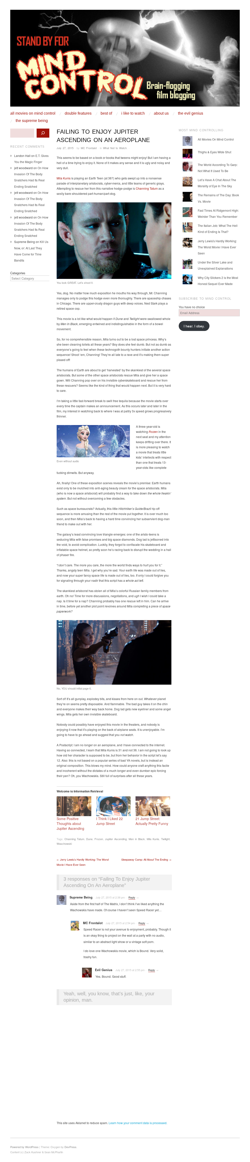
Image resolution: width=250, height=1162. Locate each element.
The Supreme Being (32, 121)
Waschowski (64, 843)
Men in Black (137, 839)
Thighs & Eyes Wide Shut (214, 152)
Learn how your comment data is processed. (138, 1123)
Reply (131, 897)
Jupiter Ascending (116, 839)
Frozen (153, 431)
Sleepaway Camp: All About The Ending (146, 859)
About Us (161, 113)
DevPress (70, 1147)
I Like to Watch (133, 113)
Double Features (78, 113)
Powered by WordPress (24, 1147)
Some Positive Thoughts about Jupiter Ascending (70, 823)
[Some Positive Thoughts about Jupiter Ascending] (74, 806)
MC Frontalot (89, 148)
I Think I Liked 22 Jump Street (109, 821)
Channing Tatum (147, 188)
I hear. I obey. (194, 326)
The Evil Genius (190, 113)
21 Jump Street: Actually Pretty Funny (151, 821)
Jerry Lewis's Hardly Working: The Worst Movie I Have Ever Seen (217, 247)
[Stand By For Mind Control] (125, 60)
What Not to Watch (115, 148)
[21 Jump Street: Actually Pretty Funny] (152, 806)
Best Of (106, 113)
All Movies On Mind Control (32, 113)
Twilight (165, 839)
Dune (89, 839)
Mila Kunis (64, 178)
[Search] (43, 133)
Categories (17, 273)
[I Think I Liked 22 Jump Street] (113, 806)
